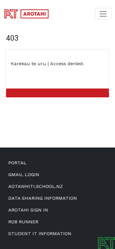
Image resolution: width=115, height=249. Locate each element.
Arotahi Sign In (28, 210)
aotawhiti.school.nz (35, 186)
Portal (17, 163)
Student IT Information (39, 233)
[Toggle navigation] (103, 14)
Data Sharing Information (42, 198)
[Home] (29, 14)
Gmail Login (23, 174)
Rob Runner (23, 222)
